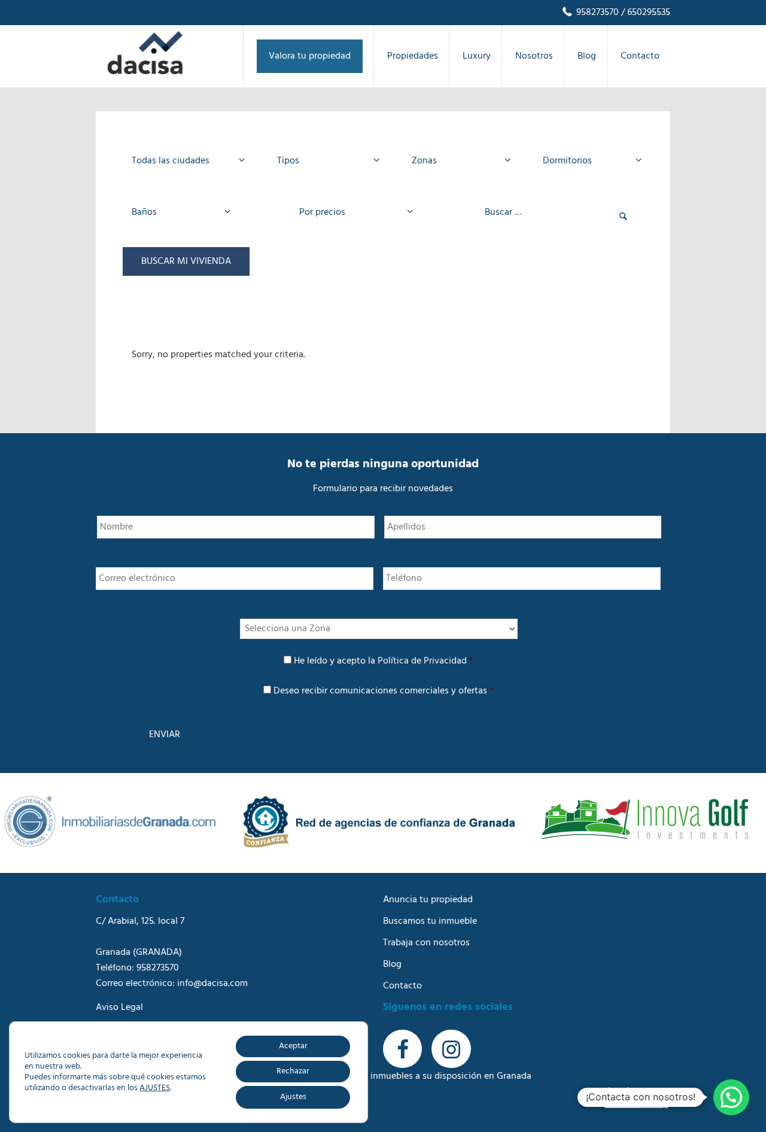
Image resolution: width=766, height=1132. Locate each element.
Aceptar (293, 1046)
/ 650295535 (644, 12)
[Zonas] (457, 161)
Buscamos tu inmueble (430, 921)
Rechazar (292, 1071)
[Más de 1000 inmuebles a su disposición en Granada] (145, 72)
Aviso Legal (119, 1007)
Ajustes (293, 1097)
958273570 (596, 12)
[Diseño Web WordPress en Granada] (636, 1097)
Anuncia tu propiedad (428, 900)
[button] (731, 1097)
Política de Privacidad (422, 661)
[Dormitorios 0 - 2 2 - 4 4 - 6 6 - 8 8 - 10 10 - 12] (588, 161)
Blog (392, 964)
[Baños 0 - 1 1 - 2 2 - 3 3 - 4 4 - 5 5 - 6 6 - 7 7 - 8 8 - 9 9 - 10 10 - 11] (177, 212)
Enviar (164, 735)
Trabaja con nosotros (426, 943)
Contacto (402, 986)
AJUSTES (154, 1088)
